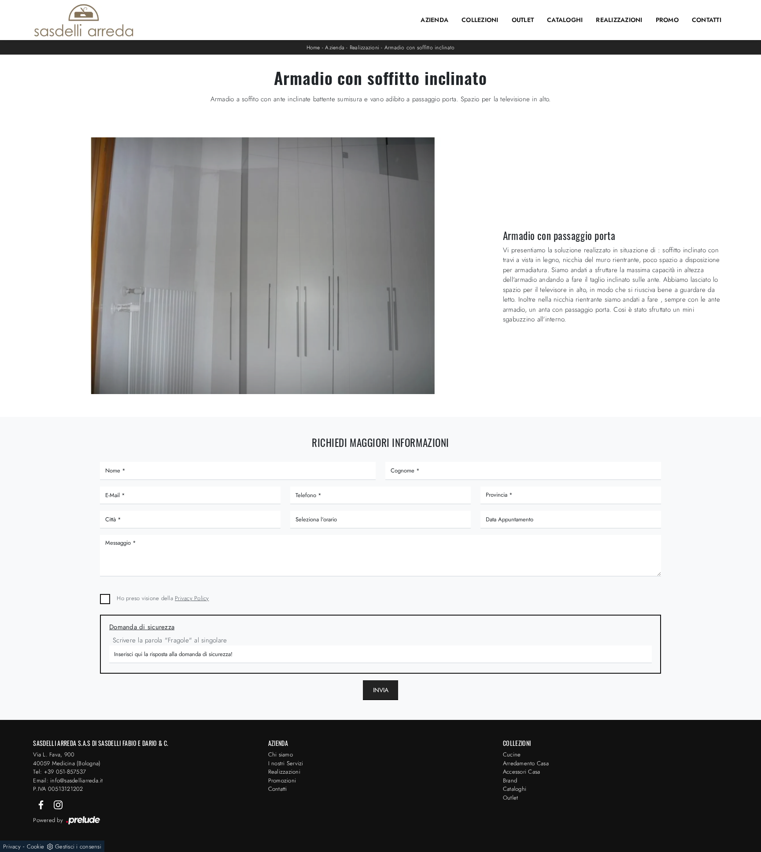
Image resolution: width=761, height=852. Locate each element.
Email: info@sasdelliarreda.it (68, 780)
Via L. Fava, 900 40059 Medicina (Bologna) (66, 758)
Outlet (523, 19)
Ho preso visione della (163, 598)
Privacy (12, 846)
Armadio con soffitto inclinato (419, 48)
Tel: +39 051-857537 (59, 771)
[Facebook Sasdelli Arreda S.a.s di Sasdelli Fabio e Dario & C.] (42, 804)
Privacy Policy (192, 598)
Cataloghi (565, 19)
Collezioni (480, 19)
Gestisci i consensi (78, 846)
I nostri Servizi (285, 763)
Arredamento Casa (526, 763)
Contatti (706, 19)
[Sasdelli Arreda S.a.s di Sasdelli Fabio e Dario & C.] (83, 20)
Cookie (35, 846)
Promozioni (282, 780)
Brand (510, 780)
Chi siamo (280, 754)
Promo (667, 19)
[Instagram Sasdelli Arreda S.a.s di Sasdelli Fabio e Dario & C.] (58, 804)
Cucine (512, 754)
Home (313, 48)
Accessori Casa (521, 771)
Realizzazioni (619, 19)
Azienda (434, 19)
